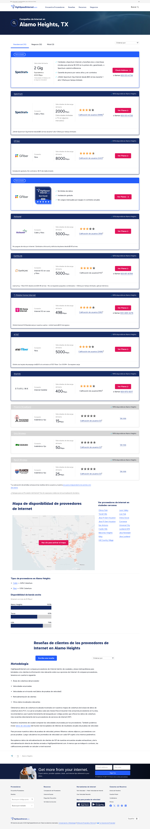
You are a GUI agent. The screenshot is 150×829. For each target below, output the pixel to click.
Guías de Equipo (48, 794)
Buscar (134, 7)
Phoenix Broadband (22, 407)
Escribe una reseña (46, 658)
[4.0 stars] (89, 110)
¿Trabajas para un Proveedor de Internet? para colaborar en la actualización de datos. (45, 493)
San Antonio (103, 525)
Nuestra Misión (114, 794)
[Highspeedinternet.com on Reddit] (122, 806)
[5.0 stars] (92, 110)
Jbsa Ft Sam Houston (107, 518)
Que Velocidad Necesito (83, 794)
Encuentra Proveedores (54, 7)
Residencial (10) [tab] (19, 44)
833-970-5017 (127, 391)
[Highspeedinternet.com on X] (114, 806)
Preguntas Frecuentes (50, 798)
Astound (17, 216)
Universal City (124, 525)
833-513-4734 (127, 75)
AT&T (16, 334)
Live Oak (122, 514)
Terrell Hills (103, 514)
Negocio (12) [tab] (37, 44)
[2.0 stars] (83, 110)
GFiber (17, 141)
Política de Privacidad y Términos (86, 823)
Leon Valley (123, 510)
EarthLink (18, 256)
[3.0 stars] (86, 110)
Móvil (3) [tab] (50, 44)
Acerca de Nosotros (115, 790)
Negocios (94, 7)
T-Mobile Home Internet (25, 295)
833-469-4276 (126, 313)
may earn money (17, 1)
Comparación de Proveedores (52, 790)
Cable (15, 583)
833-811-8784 (127, 273)
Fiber (15, 588)
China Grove (124, 518)
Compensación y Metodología (67, 823)
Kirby (100, 536)
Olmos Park (103, 510)
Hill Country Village (106, 540)
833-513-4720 (127, 115)
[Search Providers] (32, 799)
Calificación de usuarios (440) (91, 158)
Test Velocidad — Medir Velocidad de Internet (90, 790)
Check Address (121, 70)
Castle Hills (103, 529)
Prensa (111, 802)
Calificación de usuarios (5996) (91, 115)
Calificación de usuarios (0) (90, 421)
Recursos (82, 7)
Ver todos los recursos (50, 802)
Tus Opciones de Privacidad (107, 823)
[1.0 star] (80, 110)
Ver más (123, 418)
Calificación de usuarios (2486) (91, 351)
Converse (123, 521)
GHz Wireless (20, 433)
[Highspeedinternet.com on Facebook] (111, 806)
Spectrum (18, 94)
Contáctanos (113, 798)
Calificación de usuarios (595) (90, 312)
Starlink (17, 374)
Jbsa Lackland (124, 536)
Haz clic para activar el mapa (54, 543)
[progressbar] (31, 608)
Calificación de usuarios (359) (90, 234)
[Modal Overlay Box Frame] (75, 771)
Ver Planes (121, 110)
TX (18, 756)
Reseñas (71, 7)
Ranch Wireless (20, 460)
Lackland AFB (124, 529)
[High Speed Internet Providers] (24, 7)
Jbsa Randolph (125, 533)
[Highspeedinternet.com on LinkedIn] (126, 806)
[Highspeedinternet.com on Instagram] (118, 806)
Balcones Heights (106, 533)
